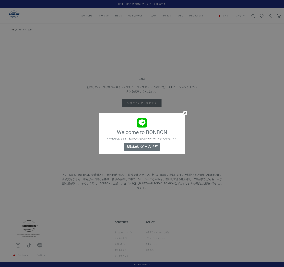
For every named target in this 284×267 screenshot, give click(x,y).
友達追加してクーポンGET (142, 146)
